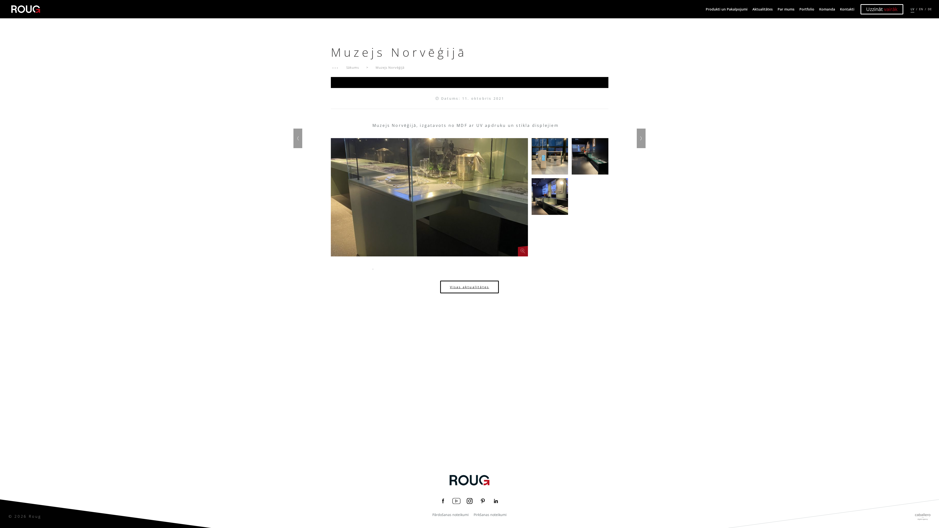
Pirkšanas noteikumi (490, 515)
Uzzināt (882, 9)
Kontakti (847, 9)
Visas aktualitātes (469, 287)
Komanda (827, 9)
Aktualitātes (762, 9)
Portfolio (806, 9)
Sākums (352, 67)
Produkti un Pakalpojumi (727, 9)
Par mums (786, 9)
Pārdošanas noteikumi (450, 515)
